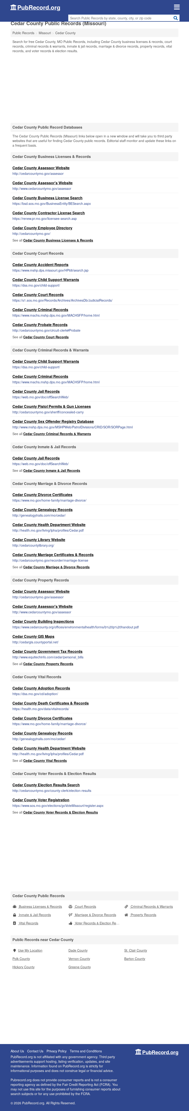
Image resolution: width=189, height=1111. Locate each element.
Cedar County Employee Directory (42, 227)
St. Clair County (135, 950)
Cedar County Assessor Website (41, 167)
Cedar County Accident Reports (40, 264)
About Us (17, 1051)
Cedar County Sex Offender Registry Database (53, 421)
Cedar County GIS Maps (33, 636)
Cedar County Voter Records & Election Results (60, 812)
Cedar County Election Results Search (46, 784)
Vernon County (79, 958)
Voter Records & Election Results (98, 923)
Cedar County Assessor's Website (42, 182)
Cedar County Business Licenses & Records (58, 240)
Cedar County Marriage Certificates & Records (53, 554)
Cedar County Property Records (48, 663)
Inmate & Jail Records (34, 914)
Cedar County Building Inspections (43, 621)
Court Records (85, 906)
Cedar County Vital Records (45, 760)
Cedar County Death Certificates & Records (50, 703)
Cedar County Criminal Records (40, 309)
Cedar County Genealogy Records (42, 509)
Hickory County (23, 967)
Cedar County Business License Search (47, 197)
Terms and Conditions (86, 1051)
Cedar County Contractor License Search (48, 212)
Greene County (79, 967)
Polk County (21, 958)
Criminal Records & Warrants (151, 906)
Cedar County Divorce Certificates (42, 494)
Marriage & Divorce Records (95, 914)
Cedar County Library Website (38, 539)
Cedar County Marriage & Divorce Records (56, 567)
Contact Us (35, 1051)
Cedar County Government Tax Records (47, 651)
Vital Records (28, 923)
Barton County (134, 958)
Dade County (78, 950)
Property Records (143, 914)
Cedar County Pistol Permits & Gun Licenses (51, 406)
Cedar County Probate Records (40, 324)
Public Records (23, 32)
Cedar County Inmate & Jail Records (51, 470)
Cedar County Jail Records (36, 391)
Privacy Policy (57, 1051)
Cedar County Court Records (38, 294)
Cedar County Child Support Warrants (45, 279)
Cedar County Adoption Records (41, 688)
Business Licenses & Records (40, 906)
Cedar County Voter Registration (40, 799)
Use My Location (30, 950)
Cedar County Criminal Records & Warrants (57, 433)
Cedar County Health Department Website (49, 524)
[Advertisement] (94, 87)
